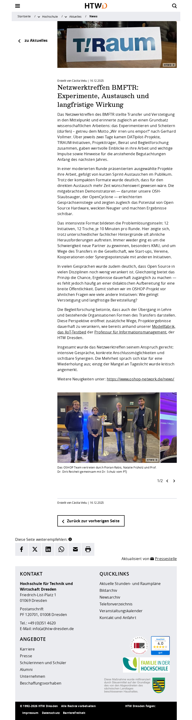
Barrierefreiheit (74, 713)
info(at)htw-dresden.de (53, 628)
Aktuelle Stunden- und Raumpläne (130, 583)
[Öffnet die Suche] (174, 6)
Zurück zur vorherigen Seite (92, 520)
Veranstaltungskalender (121, 610)
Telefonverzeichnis (116, 604)
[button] (70, 539)
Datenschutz (51, 713)
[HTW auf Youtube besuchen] (167, 713)
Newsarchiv (110, 597)
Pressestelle (166, 558)
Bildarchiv (108, 590)
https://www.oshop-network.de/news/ (140, 379)
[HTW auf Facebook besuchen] (158, 713)
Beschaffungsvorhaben (40, 683)
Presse (26, 655)
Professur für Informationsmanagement (130, 332)
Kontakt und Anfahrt (118, 617)
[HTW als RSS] (130, 713)
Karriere (27, 649)
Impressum (30, 713)
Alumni (26, 669)
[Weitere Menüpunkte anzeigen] (38, 16)
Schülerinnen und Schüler (43, 662)
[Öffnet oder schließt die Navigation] (17, 6)
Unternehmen (32, 676)
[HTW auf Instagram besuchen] (139, 713)
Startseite (24, 16)
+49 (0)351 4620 (42, 623)
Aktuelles (75, 16)
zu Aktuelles (36, 40)
